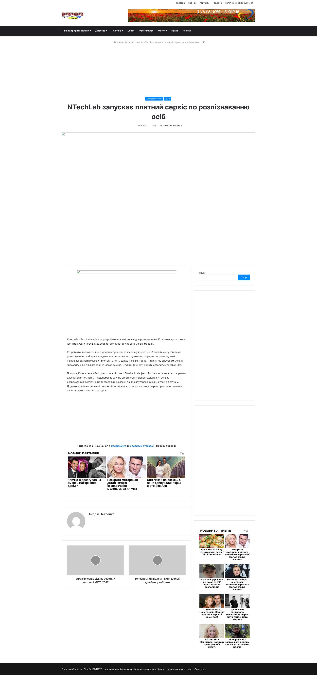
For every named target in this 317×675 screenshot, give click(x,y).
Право (174, 30)
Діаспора (100, 30)
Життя (161, 30)
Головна (180, 2)
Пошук (202, 272)
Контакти (204, 2)
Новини (187, 30)
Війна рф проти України (76, 30)
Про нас (192, 2)
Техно (167, 98)
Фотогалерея (146, 30)
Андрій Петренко (101, 514)
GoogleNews (118, 445)
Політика (116, 30)
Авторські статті (133, 42)
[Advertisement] (158, 70)
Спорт (131, 30)
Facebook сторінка (142, 445)
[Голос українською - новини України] (72, 16)
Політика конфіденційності (239, 2)
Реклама (217, 2)
